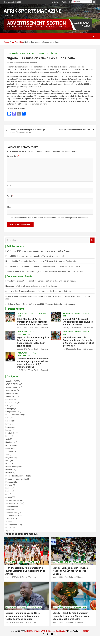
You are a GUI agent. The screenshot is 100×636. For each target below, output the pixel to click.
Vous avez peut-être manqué (21, 533)
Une (57, 53)
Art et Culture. (11, 390)
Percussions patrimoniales (16, 479)
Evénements (10, 427)
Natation (8, 470)
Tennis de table (11, 512)
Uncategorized (11, 525)
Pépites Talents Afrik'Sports (16, 476)
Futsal (7, 436)
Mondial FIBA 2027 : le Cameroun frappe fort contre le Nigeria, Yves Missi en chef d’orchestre (42, 266)
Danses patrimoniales (14, 415)
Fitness (8, 430)
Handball (8, 442)
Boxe (22, 53)
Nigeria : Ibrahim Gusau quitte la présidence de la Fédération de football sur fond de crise (41, 261)
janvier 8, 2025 (12, 63)
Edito (7, 418)
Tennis (8, 509)
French (77, 1)
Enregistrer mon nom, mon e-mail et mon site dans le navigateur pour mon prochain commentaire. (49, 218)
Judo (7, 454)
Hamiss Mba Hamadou (28, 63)
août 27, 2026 (22, 370)
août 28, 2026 (67, 328)
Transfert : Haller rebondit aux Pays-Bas (74, 130)
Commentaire (13, 156)
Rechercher (92, 240)
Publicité (8, 485)
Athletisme (9, 393)
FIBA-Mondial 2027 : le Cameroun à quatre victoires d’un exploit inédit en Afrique (37, 251)
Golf (7, 439)
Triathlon (8, 522)
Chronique (9, 409)
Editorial (8, 421)
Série (7, 494)
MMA (7, 460)
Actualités (55, 2)
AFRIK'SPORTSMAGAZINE (33, 11)
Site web (10, 207)
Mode (7, 464)
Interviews (9, 451)
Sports (8, 497)
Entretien (9, 424)
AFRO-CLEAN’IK (11, 384)
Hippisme (9, 445)
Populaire (42, 313)
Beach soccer (11, 402)
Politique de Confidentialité (71, 2)
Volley (7, 531)
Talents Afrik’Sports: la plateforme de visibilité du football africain (45, 291)
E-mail (10, 196)
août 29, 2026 (22, 328)
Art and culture (11, 387)
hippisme (9, 448)
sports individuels (12, 503)
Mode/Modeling (11, 467)
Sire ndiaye (9, 291)
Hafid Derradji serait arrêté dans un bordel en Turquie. (54, 281)
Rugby (7, 488)
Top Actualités (45, 53)
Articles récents (16, 308)
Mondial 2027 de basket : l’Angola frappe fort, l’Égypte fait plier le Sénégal (34, 256)
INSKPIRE (85, 631)
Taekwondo (10, 506)
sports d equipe (11, 500)
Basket (32, 313)
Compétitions (10, 412)
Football (31, 53)
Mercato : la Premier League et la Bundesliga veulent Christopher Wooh (27, 131)
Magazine (9, 457)
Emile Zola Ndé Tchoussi (38, 328)
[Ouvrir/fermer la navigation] (7, 36)
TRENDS (8, 519)
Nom (9, 185)
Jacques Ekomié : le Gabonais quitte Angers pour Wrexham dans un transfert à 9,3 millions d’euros (45, 271)
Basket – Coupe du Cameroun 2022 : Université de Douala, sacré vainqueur (45, 304)
